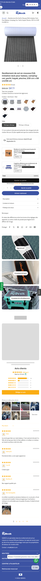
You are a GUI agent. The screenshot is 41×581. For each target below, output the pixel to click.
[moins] (4, 187)
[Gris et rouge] (19, 109)
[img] (6, 431)
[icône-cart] (33, 13)
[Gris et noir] (12, 102)
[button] (6, 85)
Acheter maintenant (21, 193)
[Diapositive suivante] (23, 66)
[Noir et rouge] (33, 109)
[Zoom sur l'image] (20, 44)
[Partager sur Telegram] (26, 227)
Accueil (4, 18)
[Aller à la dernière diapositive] (18, 66)
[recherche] (7, 13)
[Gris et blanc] (19, 102)
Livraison (4, 93)
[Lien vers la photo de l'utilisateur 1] (6, 510)
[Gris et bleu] (26, 109)
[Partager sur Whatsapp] (22, 227)
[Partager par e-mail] (30, 227)
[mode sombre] (37, 13)
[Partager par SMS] (35, 227)
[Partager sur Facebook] (9, 227)
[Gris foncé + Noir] (5, 102)
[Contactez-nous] (36, 560)
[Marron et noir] (26, 102)
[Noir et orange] (5, 109)
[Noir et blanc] (12, 109)
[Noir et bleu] (5, 116)
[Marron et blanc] (33, 102)
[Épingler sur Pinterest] (18, 227)
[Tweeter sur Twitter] (14, 227)
